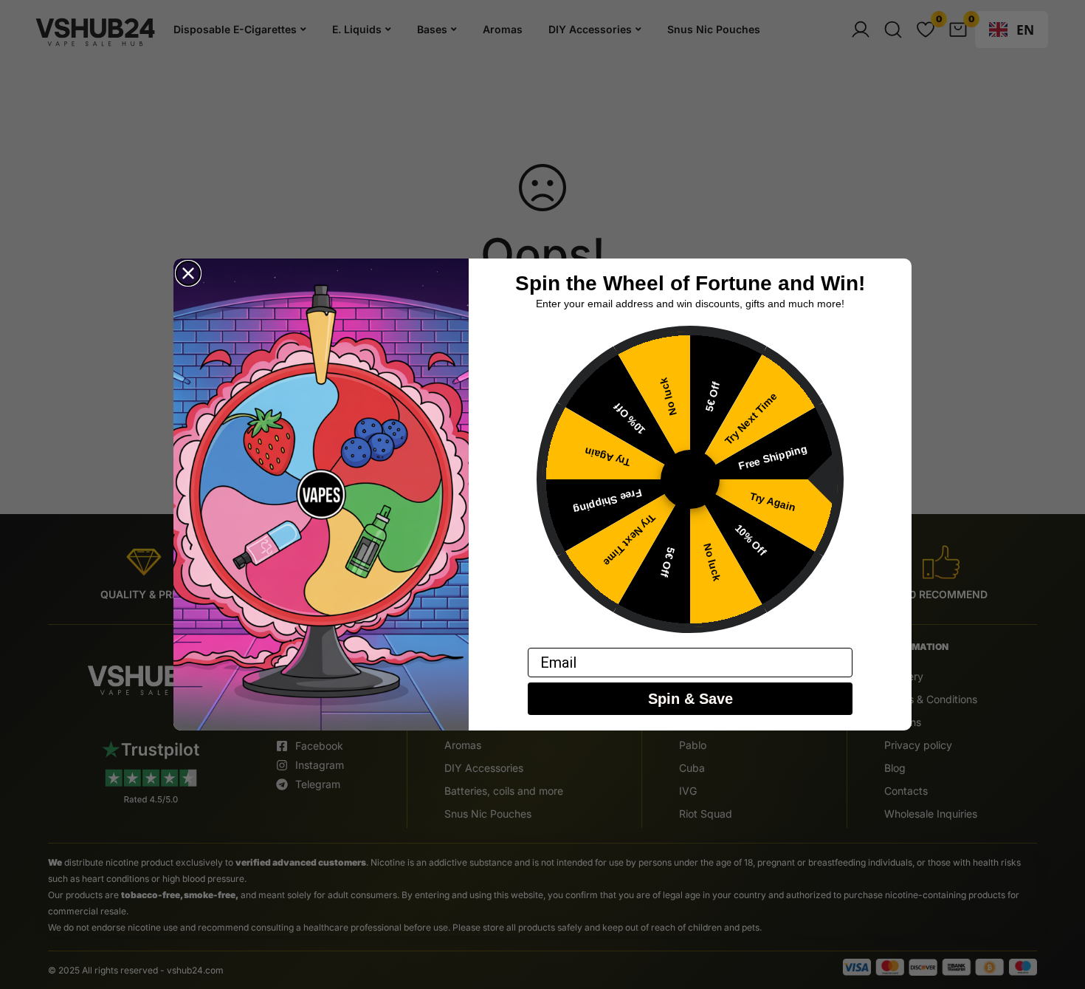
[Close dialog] (188, 273)
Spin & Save (690, 699)
